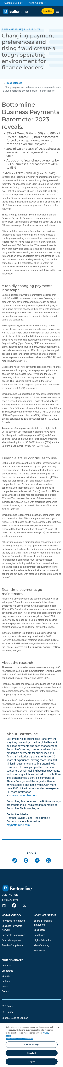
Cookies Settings (31, 1044)
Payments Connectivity (13, 935)
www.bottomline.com (24, 795)
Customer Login (12, 2)
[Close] (58, 1027)
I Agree (31, 1061)
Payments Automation (13, 920)
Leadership (7, 970)
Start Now (47, 11)
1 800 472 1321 (10, 900)
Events (5, 991)
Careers (6, 976)
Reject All (31, 1053)
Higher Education (42, 940)
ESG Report (7, 1006)
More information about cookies (19, 1039)
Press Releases (14, 83)
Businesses (39, 930)
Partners (6, 981)
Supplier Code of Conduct (15, 1018)
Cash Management (11, 940)
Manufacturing (41, 945)
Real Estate (39, 950)
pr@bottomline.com (18, 824)
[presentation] (57, 11)
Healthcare (39, 935)
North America (36, 2)
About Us (6, 965)
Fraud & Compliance (12, 945)
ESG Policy (7, 1012)
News (4, 986)
